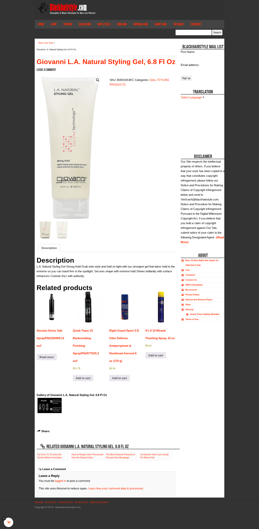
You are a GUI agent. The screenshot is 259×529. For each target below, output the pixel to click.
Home (41, 24)
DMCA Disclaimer (194, 285)
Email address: (190, 65)
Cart (187, 270)
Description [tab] (49, 248)
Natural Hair (140, 24)
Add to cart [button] (83, 378)
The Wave (178, 24)
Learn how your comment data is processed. (116, 488)
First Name (188, 51)
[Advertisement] (202, 123)
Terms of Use (192, 319)
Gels (152, 79)
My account (191, 290)
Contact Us (191, 280)
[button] (97, 80)
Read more (46, 357)
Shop (54, 24)
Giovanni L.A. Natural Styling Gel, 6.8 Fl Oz (106, 62)
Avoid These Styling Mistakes (205, 314)
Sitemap (67, 24)
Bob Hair (122, 24)
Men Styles (104, 24)
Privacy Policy (192, 294)
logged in (60, 480)
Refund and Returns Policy (198, 299)
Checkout (196, 24)
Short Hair (160, 24)
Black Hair (85, 24)
